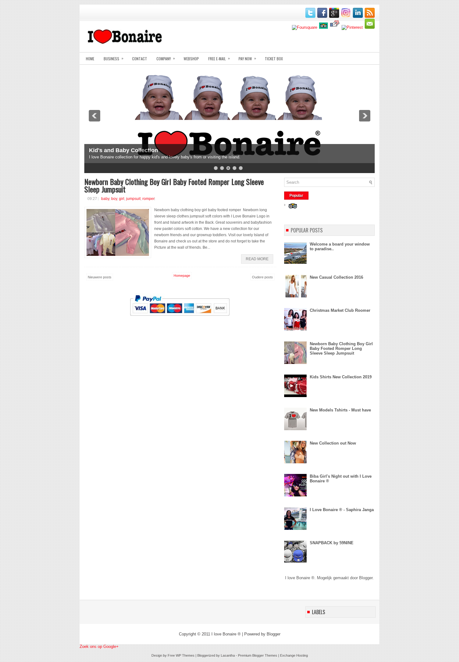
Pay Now (247, 58)
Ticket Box (274, 58)
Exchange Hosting (294, 655)
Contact (139, 58)
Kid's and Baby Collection (123, 150)
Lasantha (228, 655)
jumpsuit (133, 199)
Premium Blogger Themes (257, 655)
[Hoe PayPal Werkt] (180, 321)
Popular (296, 195)
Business (113, 58)
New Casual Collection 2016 (336, 277)
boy (114, 199)
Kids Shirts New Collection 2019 (341, 377)
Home (90, 58)
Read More (257, 259)
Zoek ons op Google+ (99, 646)
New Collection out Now (333, 443)
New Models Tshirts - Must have (340, 410)
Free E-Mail (219, 58)
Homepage (182, 275)
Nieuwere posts (99, 277)
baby (105, 199)
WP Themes (185, 655)
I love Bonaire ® (226, 634)
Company (165, 58)
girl (121, 199)
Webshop (191, 58)
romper (148, 199)
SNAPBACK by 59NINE (331, 542)
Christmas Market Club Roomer (340, 310)
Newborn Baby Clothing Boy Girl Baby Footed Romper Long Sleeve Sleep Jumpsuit (174, 185)
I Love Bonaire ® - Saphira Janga (342, 509)
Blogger (366, 577)
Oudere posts (262, 277)
